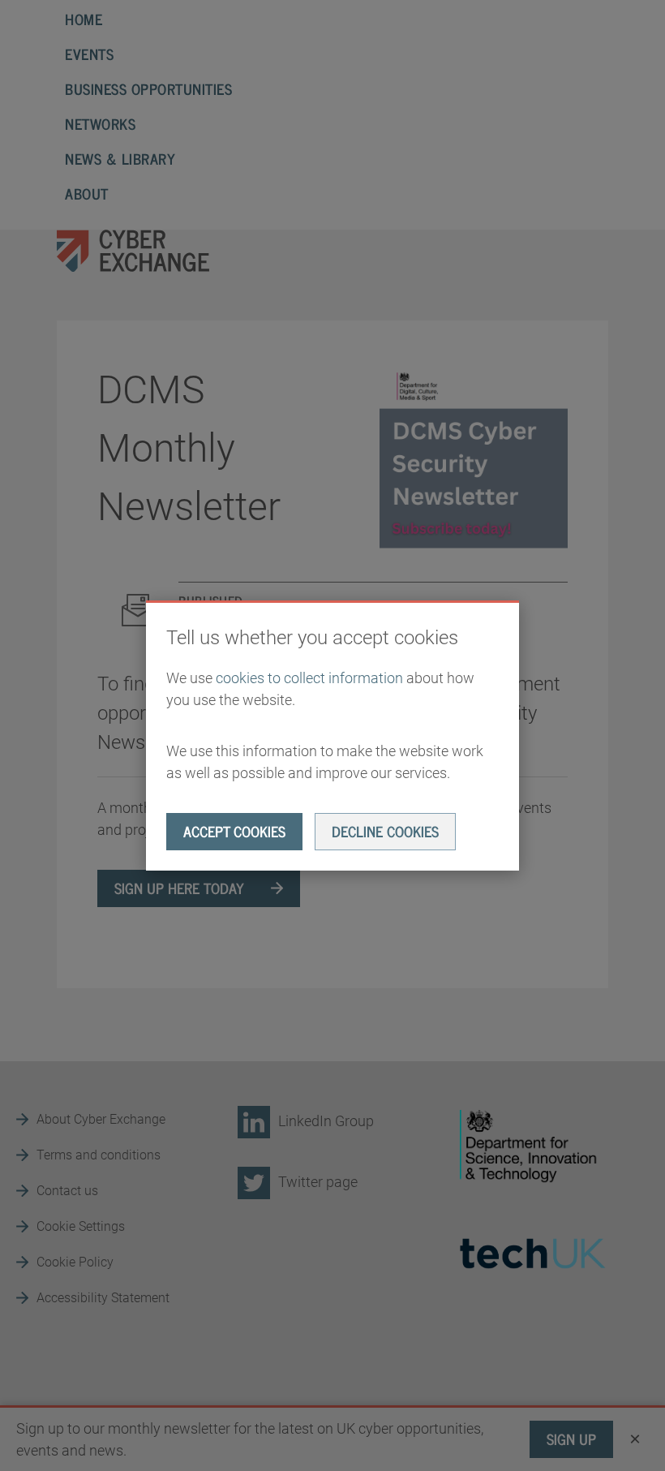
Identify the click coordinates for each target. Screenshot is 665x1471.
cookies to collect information (309, 677)
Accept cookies (234, 831)
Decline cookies (385, 831)
